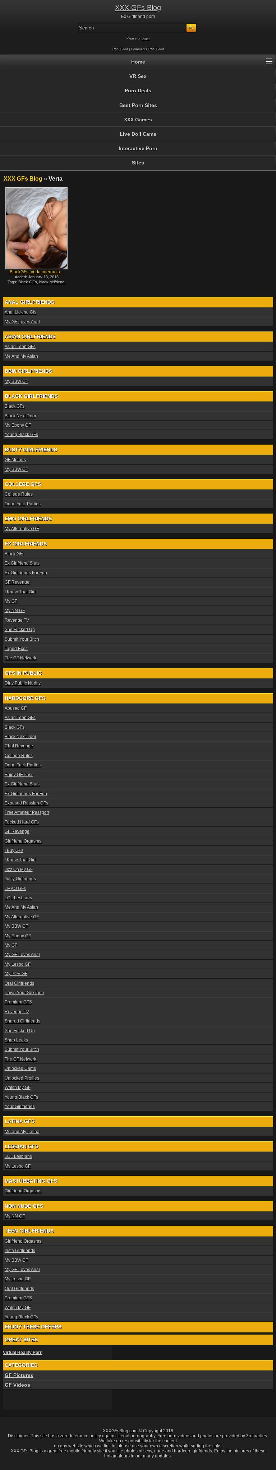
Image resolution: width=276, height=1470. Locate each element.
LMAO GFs (15, 888)
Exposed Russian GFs (26, 803)
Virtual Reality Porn (22, 1352)
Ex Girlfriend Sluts (22, 563)
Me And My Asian (21, 356)
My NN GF (15, 610)
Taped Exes (16, 648)
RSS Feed (120, 49)
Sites (138, 163)
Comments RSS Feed (147, 49)
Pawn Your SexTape (24, 992)
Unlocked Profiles (22, 1078)
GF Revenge (17, 582)
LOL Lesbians (18, 897)
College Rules (19, 494)
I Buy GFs (14, 850)
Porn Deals (138, 90)
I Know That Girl (20, 591)
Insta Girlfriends (20, 1250)
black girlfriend (51, 282)
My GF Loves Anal (22, 321)
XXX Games (138, 119)
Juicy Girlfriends (20, 878)
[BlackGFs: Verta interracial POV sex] (36, 228)
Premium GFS (18, 1002)
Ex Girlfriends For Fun (26, 572)
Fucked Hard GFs (22, 822)
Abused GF (16, 708)
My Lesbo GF (18, 964)
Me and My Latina (22, 1131)
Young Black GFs (21, 434)
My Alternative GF (22, 528)
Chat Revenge (19, 745)
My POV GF (16, 973)
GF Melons (15, 459)
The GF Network (20, 657)
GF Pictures (19, 1375)
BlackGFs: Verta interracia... (36, 271)
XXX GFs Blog (138, 7)
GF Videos (17, 1384)
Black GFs (27, 282)
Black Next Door (20, 415)
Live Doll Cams (138, 134)
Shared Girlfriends (22, 1021)
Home (138, 62)
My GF (11, 601)
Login (146, 38)
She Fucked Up (20, 629)
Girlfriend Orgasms (23, 841)
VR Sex (138, 76)
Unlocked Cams (20, 1068)
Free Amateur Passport (27, 812)
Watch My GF (18, 1087)
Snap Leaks (16, 1040)
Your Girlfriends (20, 1106)
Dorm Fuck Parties (23, 503)
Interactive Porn (138, 148)
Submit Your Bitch (22, 639)
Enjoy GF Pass (19, 774)
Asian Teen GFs (20, 346)
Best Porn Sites (138, 105)
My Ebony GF (18, 425)
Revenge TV (17, 620)
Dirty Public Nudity (23, 683)
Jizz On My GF (19, 869)
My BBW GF (16, 381)
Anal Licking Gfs (20, 312)
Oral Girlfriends (19, 983)
